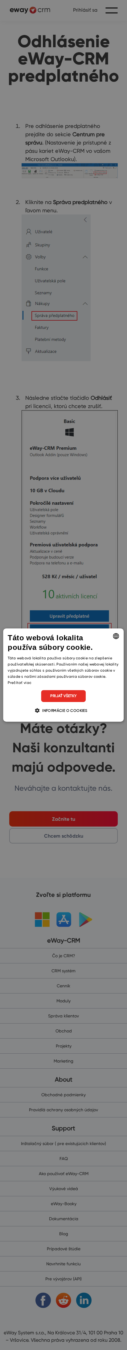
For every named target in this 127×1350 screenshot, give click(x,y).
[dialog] (63, 675)
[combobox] (116, 636)
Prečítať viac (19, 682)
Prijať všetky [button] (63, 695)
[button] (63, 710)
